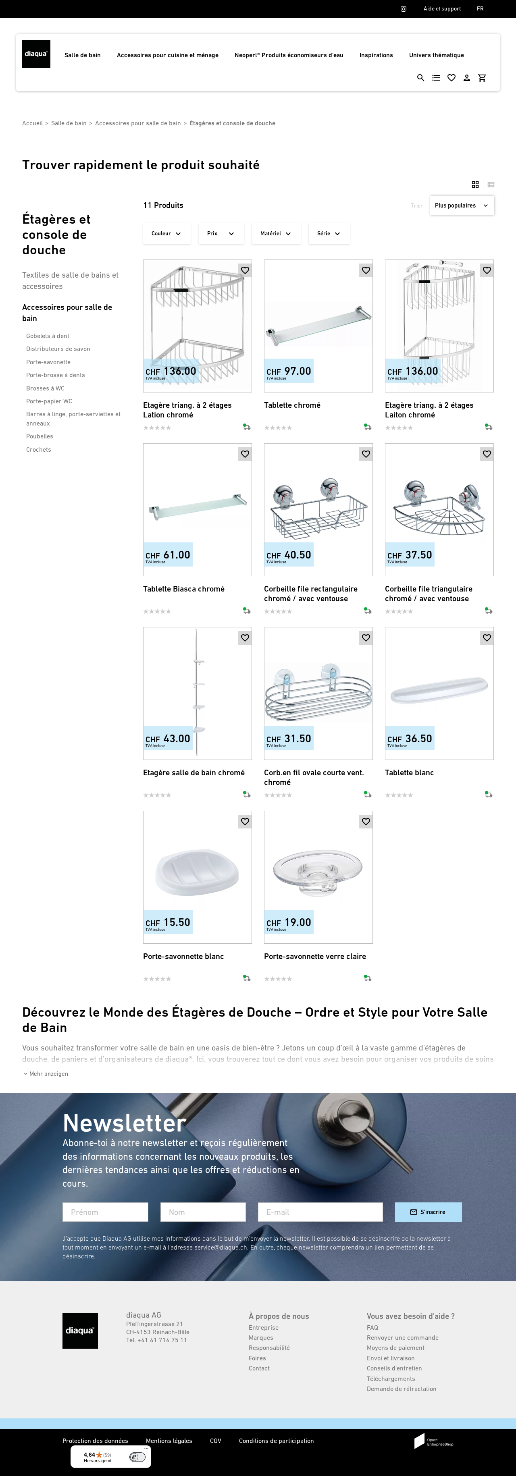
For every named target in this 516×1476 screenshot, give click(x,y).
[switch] (137, 1457)
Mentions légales (170, 1440)
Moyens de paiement (395, 1347)
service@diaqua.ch (220, 1247)
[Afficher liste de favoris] (451, 78)
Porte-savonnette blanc (183, 956)
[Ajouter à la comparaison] (245, 379)
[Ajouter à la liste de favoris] (245, 270)
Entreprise (264, 1327)
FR (480, 8)
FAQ (372, 1327)
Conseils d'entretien (394, 1368)
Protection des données (96, 1440)
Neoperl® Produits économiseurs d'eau (289, 55)
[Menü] (146, 1450)
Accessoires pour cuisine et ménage (167, 55)
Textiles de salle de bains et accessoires (70, 280)
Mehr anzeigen (48, 1073)
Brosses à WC (45, 388)
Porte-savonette (48, 361)
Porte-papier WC (49, 401)
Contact (259, 1368)
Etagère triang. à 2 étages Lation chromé (187, 410)
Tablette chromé (292, 405)
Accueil (32, 123)
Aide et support (442, 8)
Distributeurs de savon (58, 348)
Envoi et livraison (391, 1358)
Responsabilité (269, 1347)
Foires (257, 1358)
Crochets (38, 449)
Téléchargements (391, 1378)
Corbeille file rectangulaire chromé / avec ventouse (311, 593)
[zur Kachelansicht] (475, 184)
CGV (216, 1440)
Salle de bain (82, 55)
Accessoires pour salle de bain (138, 123)
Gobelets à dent (47, 335)
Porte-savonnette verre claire (315, 956)
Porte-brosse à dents (55, 374)
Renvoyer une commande (403, 1337)
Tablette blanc (409, 772)
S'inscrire (432, 1211)
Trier (417, 205)
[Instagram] (403, 9)
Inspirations (376, 55)
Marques (261, 1337)
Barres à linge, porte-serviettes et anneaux (73, 418)
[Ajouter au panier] (245, 284)
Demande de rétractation (402, 1388)
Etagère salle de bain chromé (194, 772)
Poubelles (39, 436)
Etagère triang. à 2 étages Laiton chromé (429, 410)
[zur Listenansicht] (489, 184)
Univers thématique (436, 55)
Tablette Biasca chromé (184, 589)
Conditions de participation (276, 1440)
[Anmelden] (466, 78)
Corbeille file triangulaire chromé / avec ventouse (428, 593)
